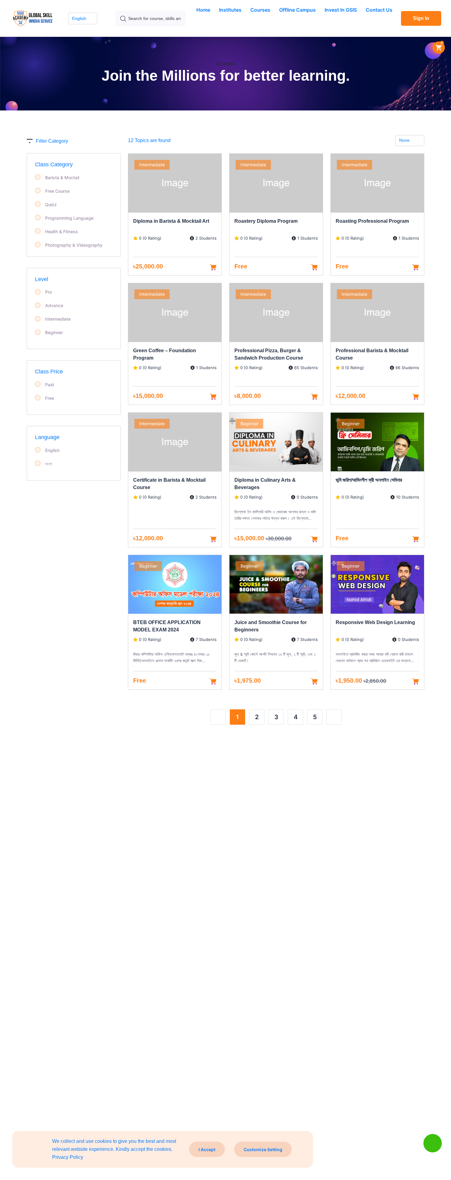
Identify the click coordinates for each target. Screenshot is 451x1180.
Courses (260, 10)
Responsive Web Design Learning (375, 622)
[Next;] (334, 717)
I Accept (207, 1149)
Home (203, 10)
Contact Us (379, 10)
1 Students (307, 238)
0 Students (307, 497)
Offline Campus (297, 10)
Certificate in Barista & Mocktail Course (169, 483)
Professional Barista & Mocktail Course (372, 354)
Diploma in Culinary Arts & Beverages (265, 483)
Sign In (421, 18)
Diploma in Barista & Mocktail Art (171, 221)
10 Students (407, 497)
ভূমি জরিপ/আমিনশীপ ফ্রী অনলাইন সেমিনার (369, 480)
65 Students (306, 367)
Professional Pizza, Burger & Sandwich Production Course (268, 354)
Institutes (230, 10)
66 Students (407, 367)
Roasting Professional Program (372, 221)
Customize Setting (263, 1149)
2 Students (206, 238)
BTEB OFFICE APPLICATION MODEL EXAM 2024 (167, 626)
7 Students (206, 639)
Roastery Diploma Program (266, 221)
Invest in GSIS (341, 10)
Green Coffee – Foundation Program (164, 354)
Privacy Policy (67, 1157)
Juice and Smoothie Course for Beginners (270, 626)
